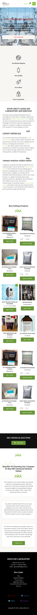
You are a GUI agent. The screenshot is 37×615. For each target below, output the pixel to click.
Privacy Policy (18, 580)
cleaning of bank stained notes (19, 119)
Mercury (18, 586)
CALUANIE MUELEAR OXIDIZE (18, 584)
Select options (27, 243)
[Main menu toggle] (34, 3)
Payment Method (18, 578)
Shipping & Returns (18, 582)
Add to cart (9, 241)
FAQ (18, 576)
